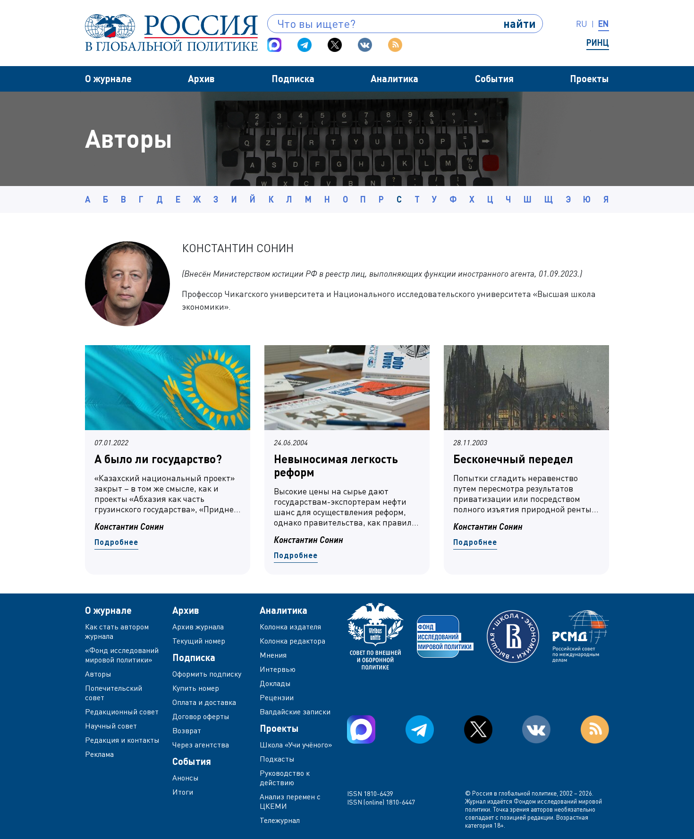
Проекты (589, 78)
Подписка (292, 78)
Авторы (98, 673)
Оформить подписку (206, 673)
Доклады (275, 683)
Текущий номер (198, 640)
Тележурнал (280, 820)
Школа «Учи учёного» (296, 744)
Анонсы (185, 777)
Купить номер (195, 688)
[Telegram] (304, 45)
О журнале (108, 78)
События (494, 78)
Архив (201, 78)
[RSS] (395, 45)
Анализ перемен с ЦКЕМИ (290, 801)
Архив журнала (198, 626)
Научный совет (111, 725)
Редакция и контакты (122, 740)
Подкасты (277, 758)
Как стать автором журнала (117, 631)
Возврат (186, 730)
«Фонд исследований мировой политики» (122, 654)
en (603, 23)
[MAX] (274, 45)
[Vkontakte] (365, 45)
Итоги (182, 792)
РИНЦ (597, 42)
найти (519, 23)
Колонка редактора (292, 640)
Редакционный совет (122, 711)
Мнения (273, 655)
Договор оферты (200, 716)
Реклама (99, 754)
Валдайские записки (295, 711)
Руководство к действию (285, 777)
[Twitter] (335, 45)
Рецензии (277, 697)
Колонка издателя (290, 626)
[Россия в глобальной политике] (171, 32)
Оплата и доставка (204, 702)
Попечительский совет (113, 692)
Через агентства (200, 744)
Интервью (278, 669)
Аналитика (394, 78)
